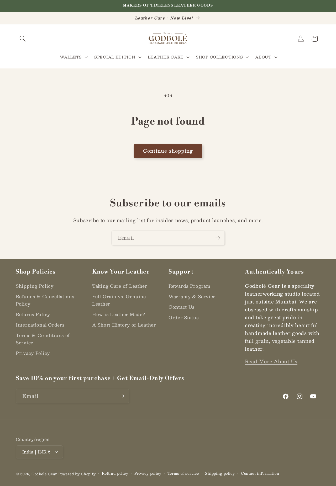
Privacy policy (147, 473)
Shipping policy (220, 473)
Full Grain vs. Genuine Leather (119, 300)
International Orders (40, 324)
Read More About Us (271, 361)
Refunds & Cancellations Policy (45, 300)
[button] (23, 39)
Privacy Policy (33, 353)
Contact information (260, 473)
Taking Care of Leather (119, 286)
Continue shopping (168, 151)
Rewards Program (189, 286)
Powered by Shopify (77, 474)
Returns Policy (33, 314)
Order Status (184, 317)
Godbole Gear (44, 474)
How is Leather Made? (118, 314)
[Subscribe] (217, 238)
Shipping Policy (35, 286)
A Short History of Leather (124, 324)
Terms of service (183, 473)
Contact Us (182, 307)
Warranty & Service (192, 296)
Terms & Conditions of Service (43, 339)
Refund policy (115, 473)
